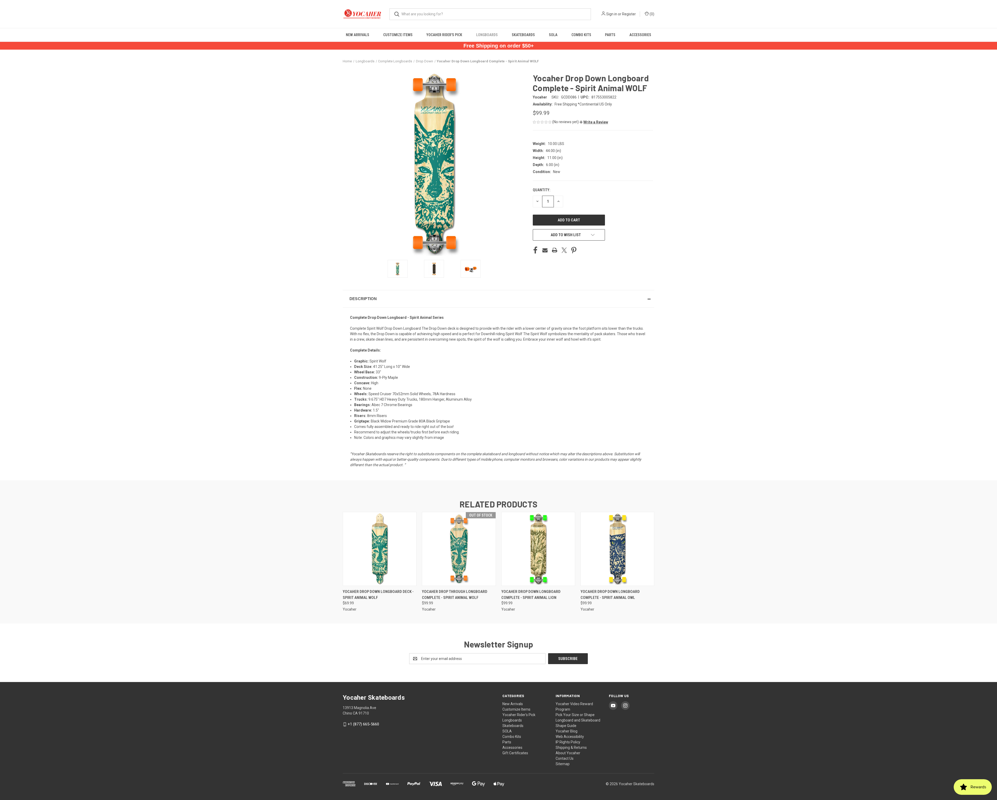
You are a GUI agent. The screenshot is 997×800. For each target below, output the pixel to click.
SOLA (553, 35)
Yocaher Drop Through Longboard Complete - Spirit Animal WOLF (454, 594)
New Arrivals (357, 35)
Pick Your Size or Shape (575, 715)
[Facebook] (535, 250)
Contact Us (565, 758)
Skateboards (523, 35)
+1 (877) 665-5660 (363, 724)
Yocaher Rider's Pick (444, 35)
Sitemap (563, 764)
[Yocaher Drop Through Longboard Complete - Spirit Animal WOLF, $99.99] (459, 549)
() (651, 14)
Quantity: (541, 190)
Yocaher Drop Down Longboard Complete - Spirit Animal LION (531, 594)
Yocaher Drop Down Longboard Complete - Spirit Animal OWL (610, 594)
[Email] (545, 250)
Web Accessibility (570, 737)
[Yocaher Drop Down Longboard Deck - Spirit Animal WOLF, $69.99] (379, 549)
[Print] (554, 250)
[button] (594, 122)
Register (629, 14)
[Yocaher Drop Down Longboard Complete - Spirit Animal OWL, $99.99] (617, 549)
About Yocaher (568, 753)
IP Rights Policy (568, 742)
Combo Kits (581, 35)
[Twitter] (564, 250)
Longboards (487, 35)
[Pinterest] (573, 250)
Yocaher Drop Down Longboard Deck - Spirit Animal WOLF (378, 594)
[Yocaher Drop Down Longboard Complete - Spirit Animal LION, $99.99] (538, 549)
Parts (610, 35)
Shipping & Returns (571, 747)
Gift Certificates (515, 753)
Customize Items (398, 35)
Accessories (640, 35)
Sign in (611, 14)
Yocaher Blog (566, 731)
